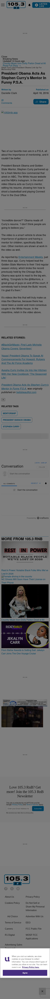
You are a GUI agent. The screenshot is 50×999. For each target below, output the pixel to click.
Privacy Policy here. (30, 967)
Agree (25, 972)
